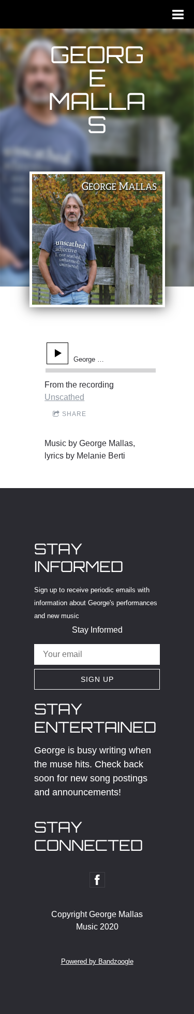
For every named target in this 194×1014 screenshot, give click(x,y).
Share (74, 414)
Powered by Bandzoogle (97, 961)
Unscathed (64, 397)
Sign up (97, 679)
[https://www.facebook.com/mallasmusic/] (97, 880)
